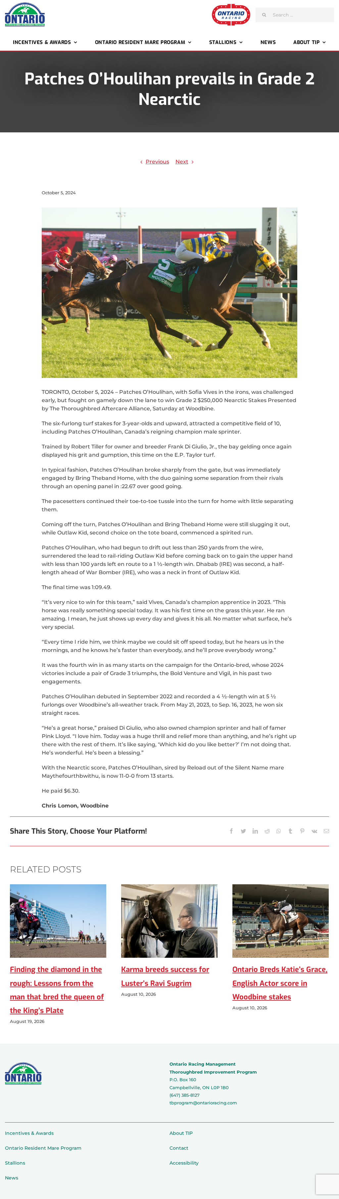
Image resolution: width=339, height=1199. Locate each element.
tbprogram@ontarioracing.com (203, 1102)
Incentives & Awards (29, 1133)
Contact (179, 1148)
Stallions (15, 1163)
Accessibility (184, 1163)
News (11, 1178)
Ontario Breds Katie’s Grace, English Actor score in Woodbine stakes (279, 983)
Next (181, 162)
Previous (157, 162)
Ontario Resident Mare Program (43, 1148)
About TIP (181, 1133)
